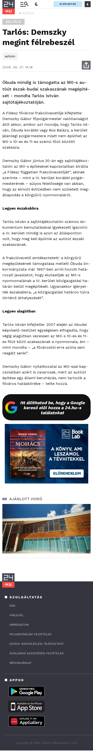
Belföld (28, 13)
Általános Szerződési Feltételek (37, 653)
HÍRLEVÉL (17, 615)
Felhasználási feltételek (31, 634)
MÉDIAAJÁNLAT (20, 662)
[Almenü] (24, 4)
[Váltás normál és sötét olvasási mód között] (36, 4)
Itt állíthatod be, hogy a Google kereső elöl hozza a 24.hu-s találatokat (52, 407)
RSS (12, 605)
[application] (46, 529)
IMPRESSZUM (19, 624)
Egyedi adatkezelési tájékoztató (36, 643)
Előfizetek (68, 4)
